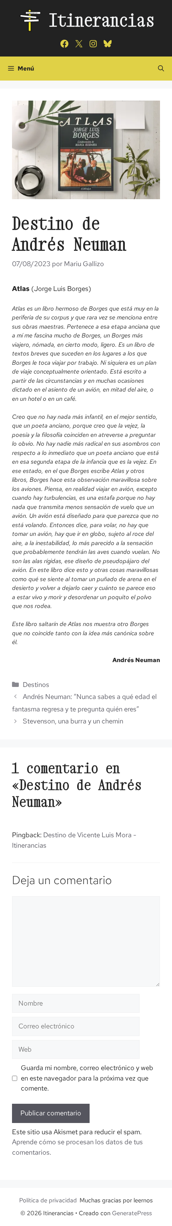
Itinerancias (101, 20)
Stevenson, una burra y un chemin (73, 721)
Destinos (36, 684)
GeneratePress (132, 1213)
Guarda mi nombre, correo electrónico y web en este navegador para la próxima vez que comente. (87, 1078)
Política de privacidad (48, 1200)
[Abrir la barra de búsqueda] (161, 69)
